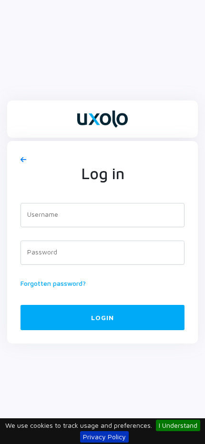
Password (42, 252)
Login (102, 317)
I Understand (178, 425)
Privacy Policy (104, 437)
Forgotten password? (53, 283)
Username (42, 214)
